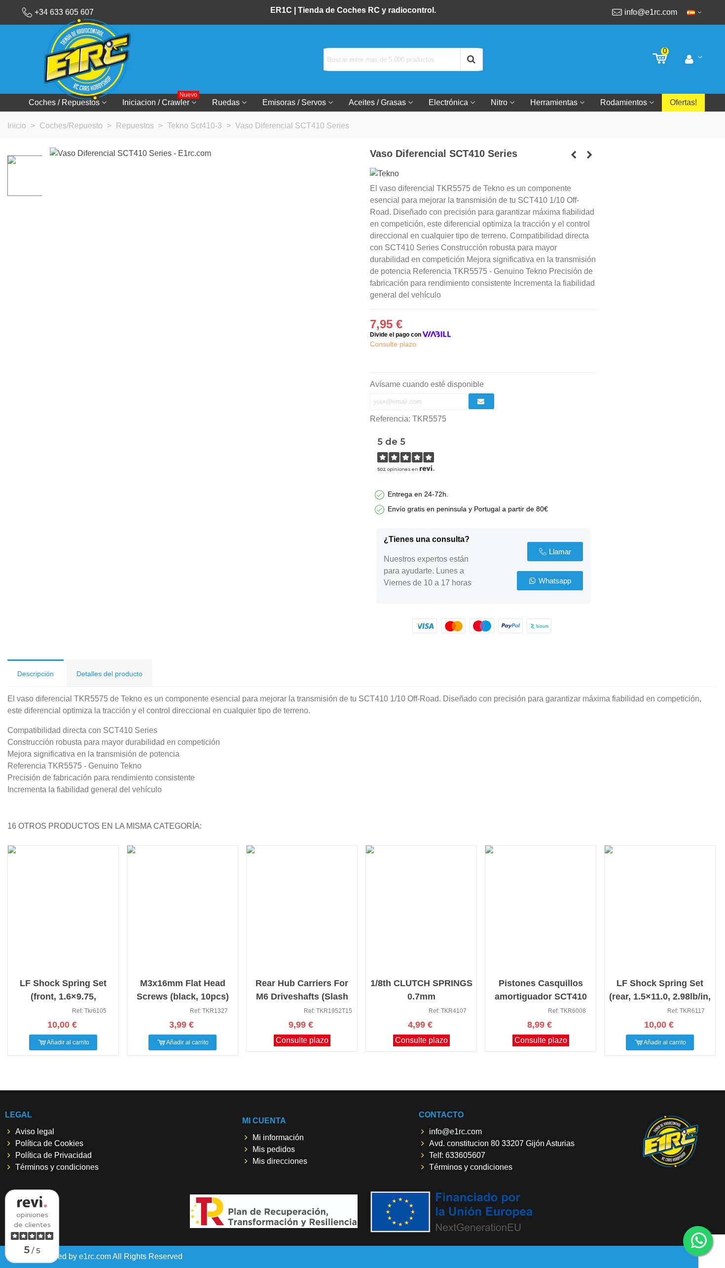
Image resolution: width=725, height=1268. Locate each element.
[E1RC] (670, 1141)
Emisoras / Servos (294, 102)
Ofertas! (683, 102)
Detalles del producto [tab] (109, 674)
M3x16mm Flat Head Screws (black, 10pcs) (183, 989)
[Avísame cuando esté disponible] (481, 401)
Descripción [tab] (35, 674)
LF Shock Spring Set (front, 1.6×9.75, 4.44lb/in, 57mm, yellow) (63, 996)
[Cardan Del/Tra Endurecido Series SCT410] (573, 155)
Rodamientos (623, 102)
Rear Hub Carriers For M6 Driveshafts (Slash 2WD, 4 (301, 996)
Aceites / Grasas (377, 102)
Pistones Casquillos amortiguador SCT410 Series (541, 996)
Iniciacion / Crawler (159, 100)
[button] (555, 551)
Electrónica (448, 102)
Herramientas (554, 102)
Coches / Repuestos (64, 102)
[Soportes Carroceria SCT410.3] (589, 155)
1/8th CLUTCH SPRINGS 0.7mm (421, 989)
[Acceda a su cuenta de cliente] (694, 59)
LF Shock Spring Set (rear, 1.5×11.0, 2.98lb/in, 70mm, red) (660, 996)
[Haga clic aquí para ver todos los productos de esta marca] (384, 173)
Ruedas (226, 102)
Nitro (499, 102)
